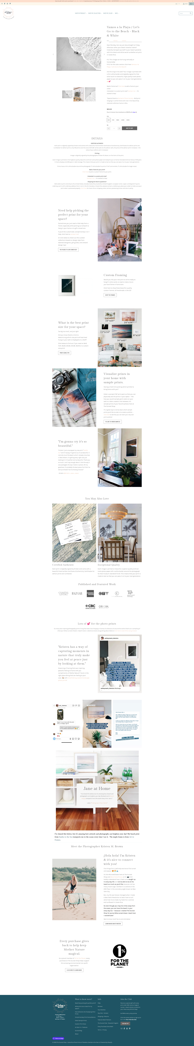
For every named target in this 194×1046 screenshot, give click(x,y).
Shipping (124, 40)
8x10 (109, 120)
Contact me (131, 91)
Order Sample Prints (81, 1020)
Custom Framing (115, 275)
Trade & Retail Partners (104, 1020)
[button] (81, 13)
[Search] (190, 13)
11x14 (113, 120)
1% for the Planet (79, 958)
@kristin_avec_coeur (71, 473)
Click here (121, 86)
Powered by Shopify (106, 1042)
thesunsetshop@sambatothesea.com (129, 1)
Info (108, 40)
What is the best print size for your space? (73, 325)
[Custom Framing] (74, 285)
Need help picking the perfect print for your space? (73, 215)
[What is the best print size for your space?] (120, 337)
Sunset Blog (78, 1030)
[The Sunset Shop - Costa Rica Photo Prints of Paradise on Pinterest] (10, 4)
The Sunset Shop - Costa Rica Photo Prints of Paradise (72, 1042)
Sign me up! (125, 1023)
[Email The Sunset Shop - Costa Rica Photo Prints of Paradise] (2, 4)
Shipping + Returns (103, 1016)
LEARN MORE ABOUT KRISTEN (113, 924)
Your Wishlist (101, 1010)
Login (186, 4)
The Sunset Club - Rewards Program (108, 1023)
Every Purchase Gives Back (105, 1026)
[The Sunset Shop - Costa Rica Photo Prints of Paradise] (9, 13)
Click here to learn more (74, 970)
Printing (115, 40)
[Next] (104, 54)
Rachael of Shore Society (125, 98)
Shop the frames (110, 295)
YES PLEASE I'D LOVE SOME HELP (68, 250)
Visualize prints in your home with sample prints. (117, 378)
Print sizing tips (64, 353)
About (76, 1034)
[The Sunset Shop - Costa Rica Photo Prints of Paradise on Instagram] (7, 4)
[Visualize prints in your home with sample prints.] (74, 397)
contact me (74, 234)
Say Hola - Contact (103, 1013)
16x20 (117, 120)
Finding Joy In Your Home (99, 803)
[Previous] (53, 54)
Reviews (100, 1006)
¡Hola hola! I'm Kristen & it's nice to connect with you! (119, 860)
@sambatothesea (117, 877)
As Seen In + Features (81, 1027)
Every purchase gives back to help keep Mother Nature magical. (74, 948)
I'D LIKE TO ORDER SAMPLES (112, 422)
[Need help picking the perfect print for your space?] (120, 229)
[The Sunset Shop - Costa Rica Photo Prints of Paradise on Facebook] (4, 4)
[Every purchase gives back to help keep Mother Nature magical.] (120, 955)
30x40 (127, 120)
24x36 (122, 120)
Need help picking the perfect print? (85, 1003)
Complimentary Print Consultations (85, 1017)
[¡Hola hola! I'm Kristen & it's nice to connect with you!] (74, 889)
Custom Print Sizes (80, 1024)
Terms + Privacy (102, 1030)
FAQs (99, 1003)
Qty (107, 125)
